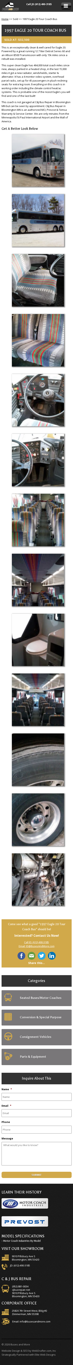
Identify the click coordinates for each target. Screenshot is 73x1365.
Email (6, 1105)
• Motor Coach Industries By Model (21, 1240)
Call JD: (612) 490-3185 (36, 942)
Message (7, 1138)
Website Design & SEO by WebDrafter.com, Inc (29, 1350)
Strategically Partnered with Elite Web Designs (29, 1354)
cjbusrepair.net (21, 1289)
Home (5, 19)
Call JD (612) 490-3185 (39, 4)
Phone (6, 1122)
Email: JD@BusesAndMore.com (37, 946)
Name (7, 1089)
